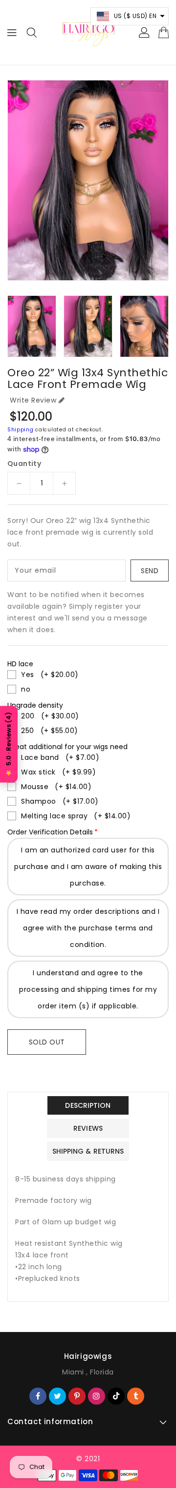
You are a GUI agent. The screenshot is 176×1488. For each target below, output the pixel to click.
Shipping (20, 429)
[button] (129, 16)
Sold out (47, 1042)
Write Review (33, 400)
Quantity (24, 463)
